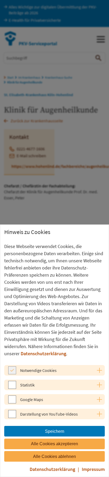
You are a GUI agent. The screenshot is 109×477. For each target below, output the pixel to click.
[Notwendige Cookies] (12, 372)
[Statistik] (12, 387)
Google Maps (31, 399)
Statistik (27, 385)
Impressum (93, 469)
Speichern (54, 431)
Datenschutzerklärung (43, 353)
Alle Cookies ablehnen (54, 456)
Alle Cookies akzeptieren (54, 444)
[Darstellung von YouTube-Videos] (12, 416)
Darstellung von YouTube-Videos (49, 414)
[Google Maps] (12, 401)
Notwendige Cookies (38, 370)
